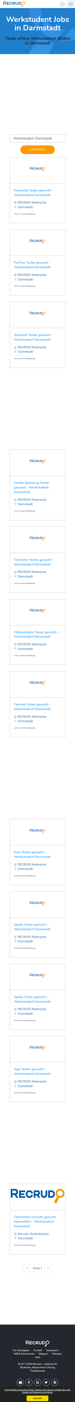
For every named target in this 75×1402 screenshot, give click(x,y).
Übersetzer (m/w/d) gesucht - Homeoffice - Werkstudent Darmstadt (36, 1221)
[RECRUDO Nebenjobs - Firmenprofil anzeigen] (37, 169)
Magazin (43, 1353)
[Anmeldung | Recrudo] (62, 4)
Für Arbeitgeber (21, 1350)
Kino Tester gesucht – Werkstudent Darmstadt (32, 854)
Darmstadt (25, 207)
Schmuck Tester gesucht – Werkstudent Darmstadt (33, 337)
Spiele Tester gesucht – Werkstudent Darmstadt (32, 926)
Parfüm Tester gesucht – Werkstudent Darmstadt (32, 264)
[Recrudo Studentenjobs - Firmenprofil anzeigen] (37, 1196)
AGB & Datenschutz (24, 1353)
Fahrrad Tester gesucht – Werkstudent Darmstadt (32, 706)
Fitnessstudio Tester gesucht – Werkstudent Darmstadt (36, 634)
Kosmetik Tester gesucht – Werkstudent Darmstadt (33, 192)
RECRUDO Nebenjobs (32, 202)
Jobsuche (37, 149)
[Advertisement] (37, 96)
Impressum (52, 1350)
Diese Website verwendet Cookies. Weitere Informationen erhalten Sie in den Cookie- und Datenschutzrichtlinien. (38, 1391)
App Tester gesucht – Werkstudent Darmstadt (32, 1071)
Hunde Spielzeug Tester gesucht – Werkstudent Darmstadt (31, 487)
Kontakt (38, 1350)
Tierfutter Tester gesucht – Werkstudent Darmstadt (34, 562)
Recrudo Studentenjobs (33, 1234)
